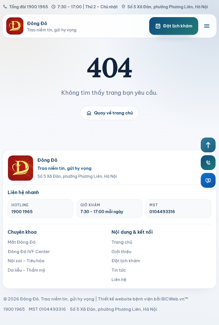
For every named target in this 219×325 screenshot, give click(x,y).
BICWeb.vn (172, 299)
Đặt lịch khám (125, 260)
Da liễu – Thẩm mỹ (26, 270)
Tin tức (118, 270)
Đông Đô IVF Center (29, 251)
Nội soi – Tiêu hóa (26, 260)
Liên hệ (118, 279)
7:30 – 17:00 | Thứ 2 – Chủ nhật (84, 6)
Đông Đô (29, 299)
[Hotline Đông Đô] (208, 162)
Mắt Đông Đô (22, 242)
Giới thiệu (121, 251)
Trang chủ (121, 242)
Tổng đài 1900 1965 (25, 6)
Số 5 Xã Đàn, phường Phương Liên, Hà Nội (164, 6)
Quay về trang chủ (109, 113)
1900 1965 (22, 211)
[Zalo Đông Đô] (208, 180)
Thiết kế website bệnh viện (125, 299)
